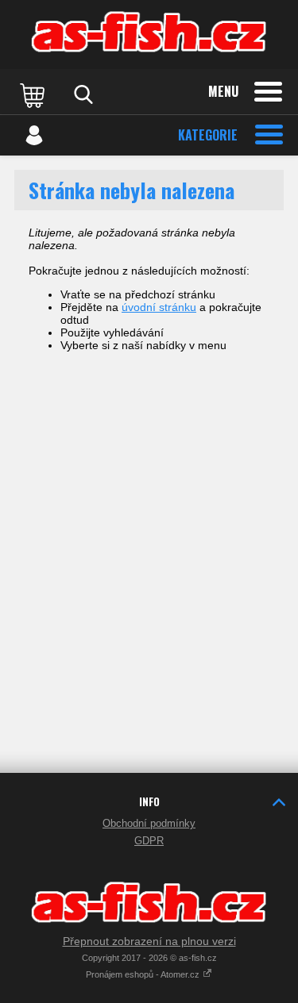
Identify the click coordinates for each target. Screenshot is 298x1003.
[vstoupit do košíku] (34, 94)
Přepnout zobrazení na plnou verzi (149, 941)
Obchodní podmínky (149, 823)
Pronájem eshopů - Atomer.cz (144, 974)
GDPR (149, 841)
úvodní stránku (159, 307)
